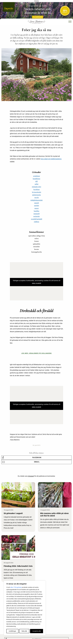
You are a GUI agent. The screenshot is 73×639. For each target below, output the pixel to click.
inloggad (31, 476)
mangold (37, 214)
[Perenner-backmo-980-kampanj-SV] (36, 11)
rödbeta (36, 222)
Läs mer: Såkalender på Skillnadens (36, 353)
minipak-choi (36, 187)
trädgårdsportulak (37, 200)
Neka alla (24, 631)
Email (37, 462)
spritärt (36, 205)
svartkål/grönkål (36, 219)
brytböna (36, 189)
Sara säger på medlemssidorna (51, 159)
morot (37, 208)
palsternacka (36, 195)
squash (36, 203)
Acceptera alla (36, 631)
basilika (36, 211)
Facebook (36, 457)
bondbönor (36, 179)
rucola (36, 197)
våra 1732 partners (16, 587)
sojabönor (36, 176)
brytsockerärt (36, 192)
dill (36, 181)
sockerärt (36, 216)
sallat (36, 184)
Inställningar (12, 631)
